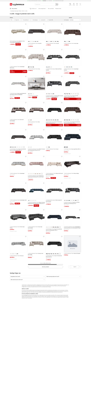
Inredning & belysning (14, 10)
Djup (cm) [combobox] (17, 19)
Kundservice (70, 5)
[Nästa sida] (79, 266)
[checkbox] (25, 20)
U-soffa (26, 10)
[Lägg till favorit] (25, 24)
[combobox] (74, 266)
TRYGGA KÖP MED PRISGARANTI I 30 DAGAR (35, 0)
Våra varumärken (51, 8)
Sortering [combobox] (71, 19)
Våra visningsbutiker (41, 8)
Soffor (23, 10)
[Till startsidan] (17, 4)
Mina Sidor (74, 5)
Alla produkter (14, 8)
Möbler (20, 10)
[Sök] (56, 4)
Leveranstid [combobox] (43, 19)
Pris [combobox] (11, 19)
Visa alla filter (51, 19)
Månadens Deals (58, 8)
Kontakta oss (33, 8)
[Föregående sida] (69, 266)
